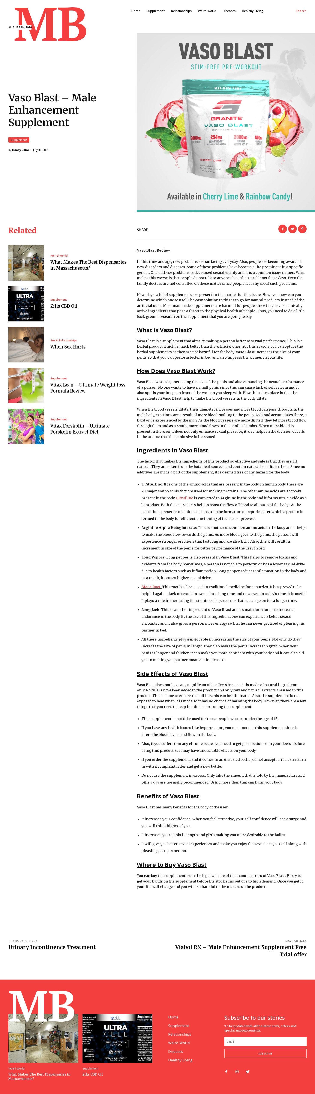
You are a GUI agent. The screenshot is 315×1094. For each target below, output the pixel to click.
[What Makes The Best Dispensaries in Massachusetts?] (26, 263)
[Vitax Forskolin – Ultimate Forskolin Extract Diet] (26, 426)
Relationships (179, 1034)
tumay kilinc (20, 150)
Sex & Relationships (63, 340)
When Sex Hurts (68, 347)
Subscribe (265, 1053)
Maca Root (150, 587)
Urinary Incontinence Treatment (52, 947)
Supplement (19, 140)
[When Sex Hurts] (26, 344)
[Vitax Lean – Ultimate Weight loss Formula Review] (26, 385)
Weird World (59, 255)
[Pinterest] (302, 229)
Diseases (175, 1051)
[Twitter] (292, 229)
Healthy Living (180, 1059)
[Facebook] (282, 229)
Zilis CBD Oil (64, 306)
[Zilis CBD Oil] (26, 304)
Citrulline (184, 498)
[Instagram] (237, 1072)
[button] (301, 10)
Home (173, 1017)
